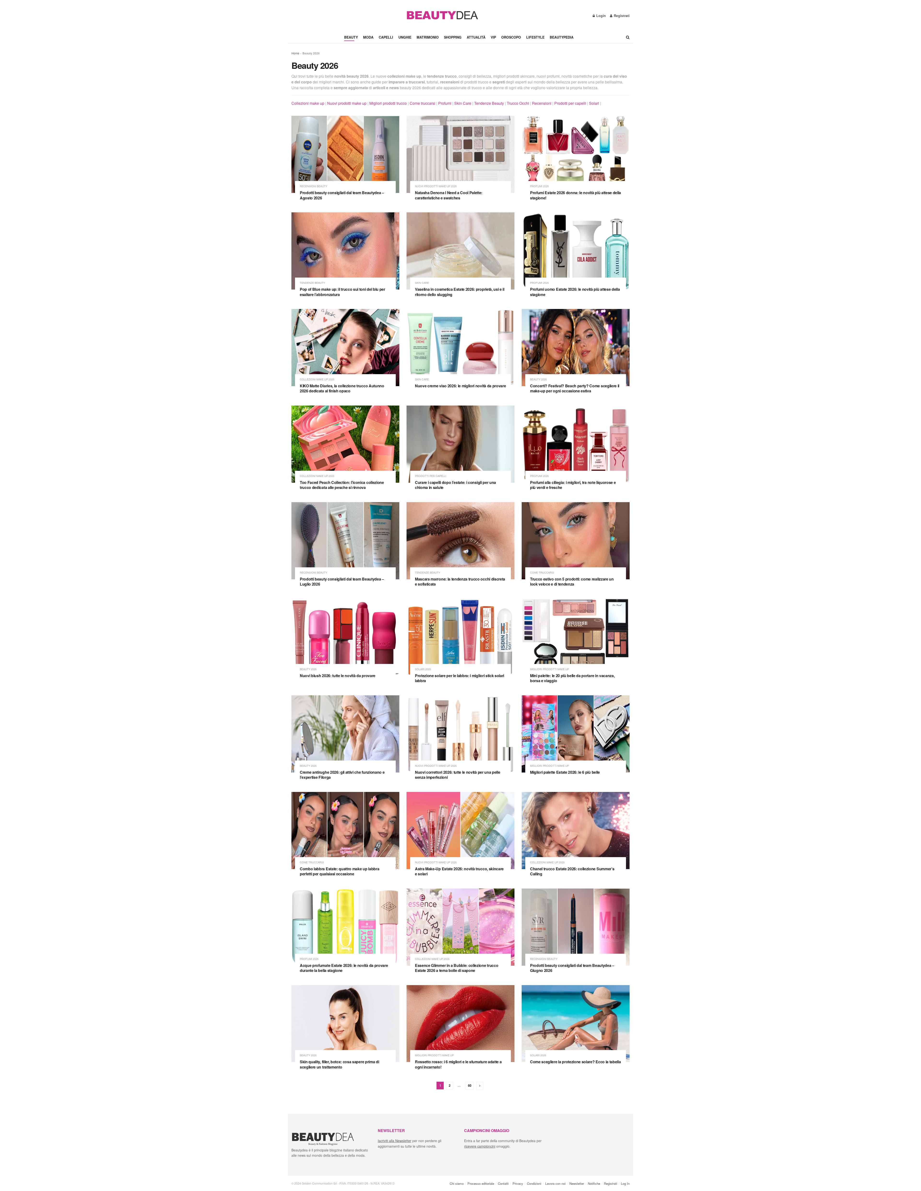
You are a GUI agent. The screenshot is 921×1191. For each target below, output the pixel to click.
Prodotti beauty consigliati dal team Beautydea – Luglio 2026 (342, 581)
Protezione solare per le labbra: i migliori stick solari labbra (459, 678)
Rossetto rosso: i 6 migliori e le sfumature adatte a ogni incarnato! (458, 1064)
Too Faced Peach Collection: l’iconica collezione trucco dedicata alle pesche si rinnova (342, 485)
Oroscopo (511, 37)
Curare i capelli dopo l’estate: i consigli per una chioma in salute (455, 485)
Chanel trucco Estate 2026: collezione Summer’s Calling (572, 871)
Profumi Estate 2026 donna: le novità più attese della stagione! (575, 195)
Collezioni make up (307, 103)
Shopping (452, 37)
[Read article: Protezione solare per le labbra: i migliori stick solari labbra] (460, 637)
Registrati (621, 15)
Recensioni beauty (313, 186)
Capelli (386, 37)
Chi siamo (457, 1183)
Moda (368, 37)
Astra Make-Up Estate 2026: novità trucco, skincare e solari (459, 871)
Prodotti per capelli (570, 103)
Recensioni (541, 103)
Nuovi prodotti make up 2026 (436, 186)
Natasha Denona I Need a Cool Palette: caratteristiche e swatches (448, 195)
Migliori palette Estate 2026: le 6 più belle (565, 772)
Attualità (476, 37)
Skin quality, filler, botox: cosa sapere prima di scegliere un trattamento (339, 1064)
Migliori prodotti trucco (388, 103)
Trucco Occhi (518, 103)
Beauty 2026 (538, 379)
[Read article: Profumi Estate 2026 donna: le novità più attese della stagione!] (576, 154)
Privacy (518, 1183)
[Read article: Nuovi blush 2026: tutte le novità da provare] (345, 637)
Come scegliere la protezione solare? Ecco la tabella (575, 1061)
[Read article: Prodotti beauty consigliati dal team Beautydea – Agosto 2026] (345, 154)
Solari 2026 (423, 669)
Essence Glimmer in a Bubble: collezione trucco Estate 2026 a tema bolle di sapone (456, 968)
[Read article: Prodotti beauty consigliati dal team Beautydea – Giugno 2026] (576, 927)
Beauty (351, 37)
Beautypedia (561, 37)
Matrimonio (428, 37)
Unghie (404, 37)
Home (295, 53)
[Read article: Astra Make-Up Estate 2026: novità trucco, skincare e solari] (460, 830)
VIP (493, 37)
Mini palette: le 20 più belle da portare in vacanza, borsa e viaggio (572, 678)
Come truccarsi (422, 103)
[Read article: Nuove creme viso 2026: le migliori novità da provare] (460, 347)
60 (469, 1085)
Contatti (503, 1183)
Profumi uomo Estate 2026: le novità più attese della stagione (575, 291)
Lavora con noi (555, 1183)
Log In (625, 1183)
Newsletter (576, 1183)
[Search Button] (628, 37)
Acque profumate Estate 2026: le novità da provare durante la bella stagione (344, 968)
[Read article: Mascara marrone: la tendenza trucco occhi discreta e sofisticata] (460, 540)
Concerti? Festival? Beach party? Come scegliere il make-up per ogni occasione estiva (574, 388)
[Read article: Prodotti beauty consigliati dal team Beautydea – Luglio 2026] (345, 540)
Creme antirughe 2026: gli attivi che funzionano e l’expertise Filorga (342, 774)
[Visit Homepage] (442, 15)
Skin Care (462, 103)
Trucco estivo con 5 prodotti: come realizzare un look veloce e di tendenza (572, 581)
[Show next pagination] (479, 1086)
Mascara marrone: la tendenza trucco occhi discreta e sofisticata (460, 581)
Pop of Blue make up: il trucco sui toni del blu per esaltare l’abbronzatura (342, 291)
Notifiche (594, 1183)
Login (600, 15)
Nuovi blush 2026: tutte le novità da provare (337, 675)
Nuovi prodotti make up (346, 103)
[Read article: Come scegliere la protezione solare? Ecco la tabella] (576, 1023)
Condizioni (534, 1183)
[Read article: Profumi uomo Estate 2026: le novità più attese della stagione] (576, 251)
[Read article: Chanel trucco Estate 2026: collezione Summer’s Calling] (576, 830)
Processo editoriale (480, 1183)
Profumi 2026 (539, 186)
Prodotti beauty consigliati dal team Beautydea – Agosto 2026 (342, 195)
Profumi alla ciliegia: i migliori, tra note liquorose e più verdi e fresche (573, 485)
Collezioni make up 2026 (317, 379)
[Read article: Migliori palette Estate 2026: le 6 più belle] (576, 734)
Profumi (444, 103)
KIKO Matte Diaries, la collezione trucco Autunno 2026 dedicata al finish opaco (342, 388)
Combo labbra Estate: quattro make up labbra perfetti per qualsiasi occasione (339, 871)
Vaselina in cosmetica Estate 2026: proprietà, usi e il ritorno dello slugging (459, 291)
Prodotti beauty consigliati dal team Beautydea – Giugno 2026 (572, 968)
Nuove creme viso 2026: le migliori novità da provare (460, 386)
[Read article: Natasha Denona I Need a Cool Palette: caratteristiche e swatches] (460, 154)
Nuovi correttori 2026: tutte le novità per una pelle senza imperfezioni (457, 774)
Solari (594, 103)
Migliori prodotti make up (549, 669)
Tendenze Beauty (489, 103)
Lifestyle (535, 37)
